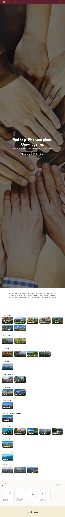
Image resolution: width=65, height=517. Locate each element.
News (24, 2)
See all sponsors (59, 485)
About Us (35, 2)
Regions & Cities (17, 2)
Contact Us (42, 2)
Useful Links (29, 2)
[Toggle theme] (62, 2)
